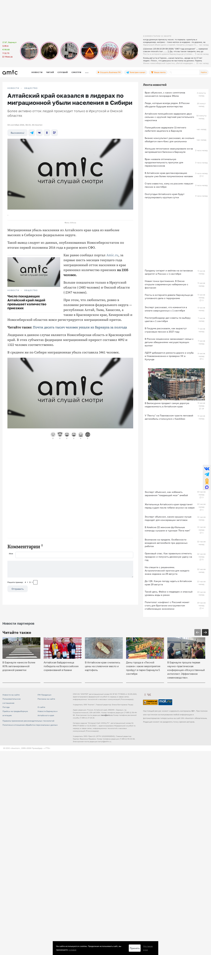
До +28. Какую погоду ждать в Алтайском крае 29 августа (168, 583)
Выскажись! (17, 132)
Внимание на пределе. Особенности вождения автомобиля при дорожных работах (166, 543)
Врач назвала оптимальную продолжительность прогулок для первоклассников (164, 162)
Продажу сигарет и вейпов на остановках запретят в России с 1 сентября (169, 272)
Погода (6, 707)
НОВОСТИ (13, 88)
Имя (11, 553)
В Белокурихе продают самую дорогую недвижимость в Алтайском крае (167, 405)
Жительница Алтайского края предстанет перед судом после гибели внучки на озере (170, 506)
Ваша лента (160, 72)
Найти (204, 72)
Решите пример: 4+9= (20, 582)
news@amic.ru (107, 715)
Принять (135, 948)
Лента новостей (154, 85)
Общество (31, 88)
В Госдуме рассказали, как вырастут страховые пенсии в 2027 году (166, 330)
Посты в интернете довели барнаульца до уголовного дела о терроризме (169, 296)
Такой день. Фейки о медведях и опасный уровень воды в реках (169, 593)
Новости (36, 72)
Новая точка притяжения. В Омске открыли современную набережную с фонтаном (166, 284)
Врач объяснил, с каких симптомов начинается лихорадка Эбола (165, 94)
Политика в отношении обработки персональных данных (30, 725)
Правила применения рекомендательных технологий (28, 721)
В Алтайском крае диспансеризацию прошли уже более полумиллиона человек (169, 175)
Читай (50, 72)
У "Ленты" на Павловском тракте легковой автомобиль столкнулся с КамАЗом (169, 417)
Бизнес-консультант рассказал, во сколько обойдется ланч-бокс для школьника (169, 140)
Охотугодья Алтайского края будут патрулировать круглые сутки (164, 196)
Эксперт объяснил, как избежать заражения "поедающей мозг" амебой (166, 494)
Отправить (18, 588)
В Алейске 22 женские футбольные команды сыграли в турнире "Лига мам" (167, 529)
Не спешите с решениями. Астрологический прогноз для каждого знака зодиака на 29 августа (167, 570)
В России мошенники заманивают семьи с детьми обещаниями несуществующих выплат (169, 342)
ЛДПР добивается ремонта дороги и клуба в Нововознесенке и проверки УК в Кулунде (169, 356)
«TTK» (47, 748)
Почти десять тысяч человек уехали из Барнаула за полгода (80, 327)
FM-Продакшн (44, 695)
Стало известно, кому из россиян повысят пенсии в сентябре (169, 185)
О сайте (41, 707)
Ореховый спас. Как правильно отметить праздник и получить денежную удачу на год (168, 556)
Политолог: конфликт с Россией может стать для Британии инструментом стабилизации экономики (167, 605)
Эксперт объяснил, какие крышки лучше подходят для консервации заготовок (168, 518)
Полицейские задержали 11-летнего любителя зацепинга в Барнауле (165, 129)
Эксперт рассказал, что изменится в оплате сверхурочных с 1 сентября (166, 309)
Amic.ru (112, 255)
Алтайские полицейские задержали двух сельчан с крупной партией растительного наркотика (169, 117)
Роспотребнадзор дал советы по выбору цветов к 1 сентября (168, 319)
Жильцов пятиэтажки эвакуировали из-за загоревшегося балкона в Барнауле (169, 150)
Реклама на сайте (46, 699)
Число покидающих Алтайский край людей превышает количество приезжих (26, 302)
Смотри (76, 72)
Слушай (63, 72)
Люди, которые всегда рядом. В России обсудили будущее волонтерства (167, 105)
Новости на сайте (11, 695)
